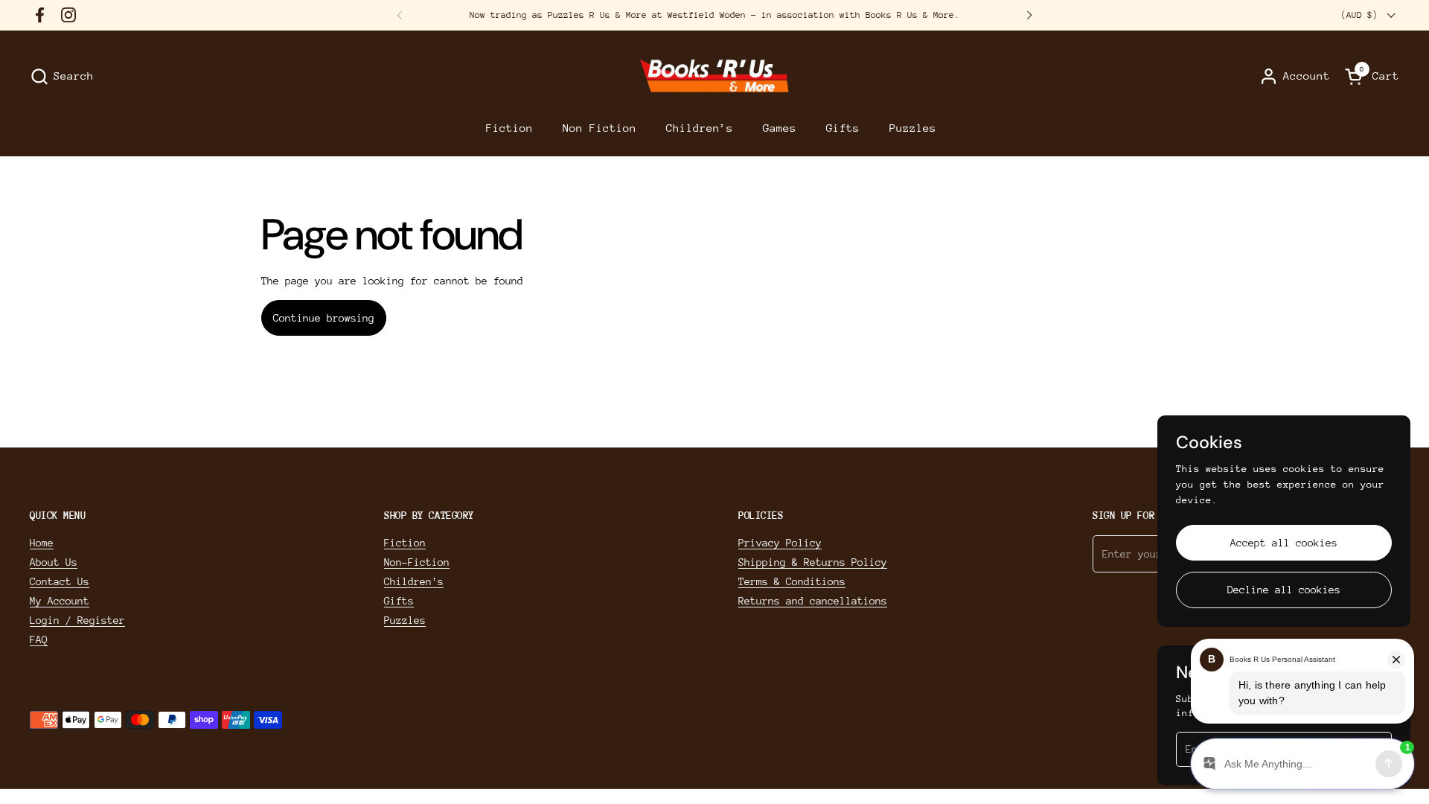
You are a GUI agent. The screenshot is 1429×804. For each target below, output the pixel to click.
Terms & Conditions (791, 581)
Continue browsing (323, 318)
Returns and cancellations (812, 601)
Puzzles (405, 620)
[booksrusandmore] (714, 76)
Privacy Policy (780, 543)
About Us (53, 562)
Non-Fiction (417, 562)
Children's (414, 581)
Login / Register (77, 620)
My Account (59, 601)
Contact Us (59, 581)
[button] (62, 76)
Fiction (405, 543)
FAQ (39, 639)
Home (42, 543)
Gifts (399, 601)
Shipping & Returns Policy (812, 562)
